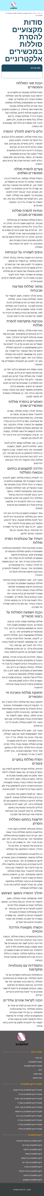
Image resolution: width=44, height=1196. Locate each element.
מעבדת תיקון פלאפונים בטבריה (29, 1120)
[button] (4, 68)
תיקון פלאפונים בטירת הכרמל (30, 1171)
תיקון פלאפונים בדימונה (32, 1149)
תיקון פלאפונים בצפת (33, 1154)
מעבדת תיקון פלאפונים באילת (30, 1129)
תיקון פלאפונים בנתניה (33, 1167)
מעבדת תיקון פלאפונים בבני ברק (29, 1116)
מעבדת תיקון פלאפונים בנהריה (30, 1124)
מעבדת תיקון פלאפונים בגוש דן (30, 1103)
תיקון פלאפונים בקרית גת (32, 1145)
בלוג (34, 13)
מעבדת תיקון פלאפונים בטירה (30, 1094)
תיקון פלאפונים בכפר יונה (32, 1162)
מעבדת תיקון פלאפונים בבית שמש (28, 1112)
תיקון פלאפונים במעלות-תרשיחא (29, 1141)
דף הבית (39, 13)
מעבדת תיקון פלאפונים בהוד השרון (28, 1099)
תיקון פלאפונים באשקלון (32, 1180)
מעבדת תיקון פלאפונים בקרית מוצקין (27, 1090)
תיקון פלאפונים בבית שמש (31, 1158)
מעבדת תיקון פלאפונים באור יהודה (28, 1107)
